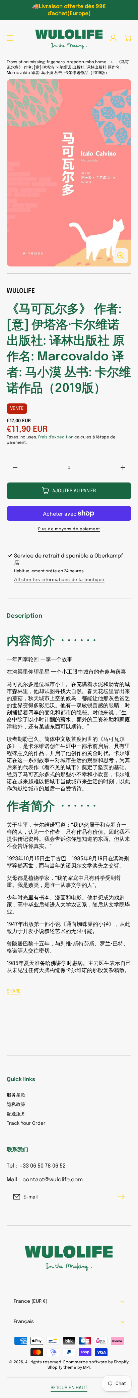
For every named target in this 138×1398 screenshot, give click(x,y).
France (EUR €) (30, 1301)
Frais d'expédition (55, 437)
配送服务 (16, 1114)
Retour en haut (69, 1388)
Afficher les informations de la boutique (59, 579)
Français (24, 1321)
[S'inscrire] (123, 1196)
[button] (10, 38)
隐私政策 (16, 1104)
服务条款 (16, 1095)
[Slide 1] (69, 273)
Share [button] (14, 991)
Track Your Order (26, 1123)
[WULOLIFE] (69, 38)
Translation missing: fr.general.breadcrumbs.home (57, 62)
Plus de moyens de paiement (69, 529)
